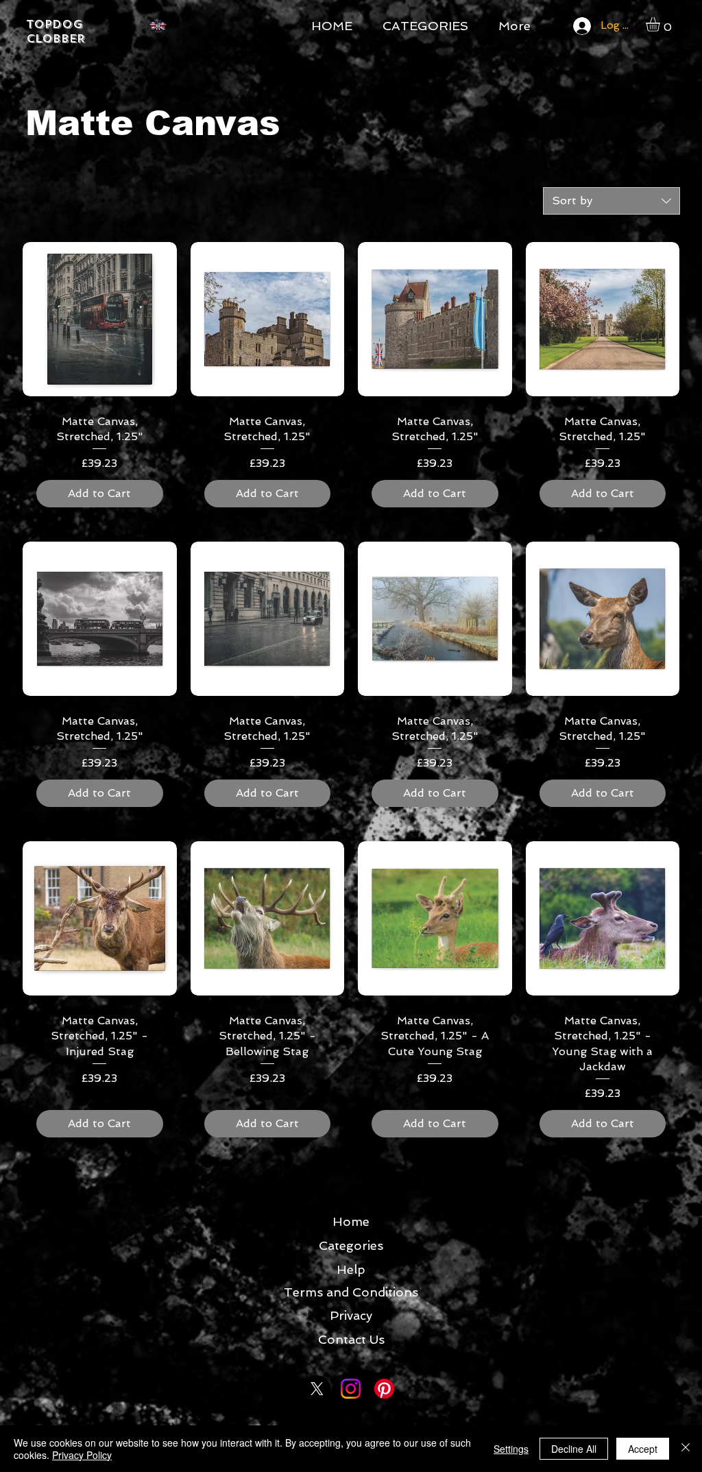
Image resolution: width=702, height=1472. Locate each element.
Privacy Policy (82, 1455)
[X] (317, 1388)
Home (351, 1221)
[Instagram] (350, 1388)
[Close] (685, 1448)
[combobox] (611, 201)
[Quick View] (100, 319)
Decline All (573, 1449)
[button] (661, 24)
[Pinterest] (384, 1388)
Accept (642, 1449)
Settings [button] (511, 1449)
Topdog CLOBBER (55, 31)
